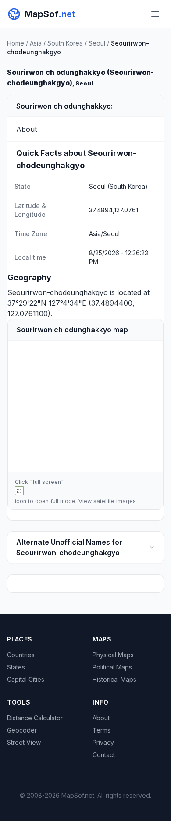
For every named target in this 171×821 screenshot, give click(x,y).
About (101, 718)
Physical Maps (113, 655)
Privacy (103, 742)
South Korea (65, 43)
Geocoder (22, 730)
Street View (24, 742)
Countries (21, 655)
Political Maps (112, 667)
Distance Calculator (35, 718)
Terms (101, 730)
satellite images (114, 501)
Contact (104, 754)
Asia (36, 43)
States (16, 667)
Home (15, 43)
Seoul (97, 43)
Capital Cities (25, 679)
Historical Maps (114, 679)
